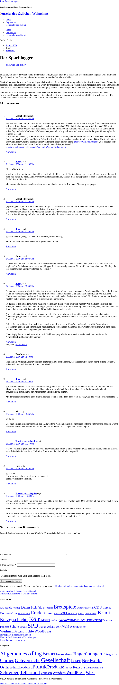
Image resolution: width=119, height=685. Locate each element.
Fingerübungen (87, 653)
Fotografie (110, 654)
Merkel (45, 620)
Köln (35, 619)
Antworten (11, 152)
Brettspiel (48, 607)
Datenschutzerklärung (16, 25)
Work (90, 672)
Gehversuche (27, 660)
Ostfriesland (93, 620)
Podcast (4, 626)
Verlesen (46, 673)
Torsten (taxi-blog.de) (26, 441)
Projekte (68, 667)
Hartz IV (72, 613)
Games (7, 660)
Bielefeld (36, 607)
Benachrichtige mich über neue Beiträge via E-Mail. (27, 576)
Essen (49, 613)
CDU (98, 607)
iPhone (81, 613)
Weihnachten (78, 626)
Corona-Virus (8, 613)
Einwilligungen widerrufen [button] (12, 640)
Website (3, 570)
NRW (81, 620)
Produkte (55, 666)
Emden (38, 612)
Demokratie (24, 613)
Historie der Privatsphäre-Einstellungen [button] (18, 637)
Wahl (65, 626)
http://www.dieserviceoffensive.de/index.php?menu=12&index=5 (36, 147)
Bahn (25, 607)
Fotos (8, 19)
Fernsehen (64, 654)
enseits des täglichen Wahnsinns (24, 13)
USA (59, 626)
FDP (65, 613)
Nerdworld (92, 660)
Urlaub (51, 626)
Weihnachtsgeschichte (17, 631)
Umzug (42, 626)
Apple (8, 607)
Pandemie (107, 620)
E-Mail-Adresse (8, 565)
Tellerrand (10, 50)
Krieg (94, 613)
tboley (18, 161)
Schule (14, 626)
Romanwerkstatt (94, 667)
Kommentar (6, 554)
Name (3, 559)
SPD (33, 626)
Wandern (59, 673)
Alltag (35, 653)
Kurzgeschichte (14, 619)
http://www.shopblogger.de (86, 141)
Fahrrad (58, 613)
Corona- (107, 607)
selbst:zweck (21, 344)
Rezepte (79, 667)
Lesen (76, 660)
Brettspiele (65, 607)
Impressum (11, 22)
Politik (39, 667)
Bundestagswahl (85, 607)
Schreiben (9, 672)
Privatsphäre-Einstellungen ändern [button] (15, 634)
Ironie (88, 613)
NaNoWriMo (68, 620)
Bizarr (48, 654)
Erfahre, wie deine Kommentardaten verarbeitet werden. (81, 586)
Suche (3, 40)
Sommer (23, 626)
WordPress (43, 631)
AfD (2, 607)
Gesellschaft (55, 660)
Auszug (16, 607)
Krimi (104, 612)
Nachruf (54, 620)
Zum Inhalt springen (9, 1)
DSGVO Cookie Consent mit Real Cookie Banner (23, 683)
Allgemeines (13, 654)
